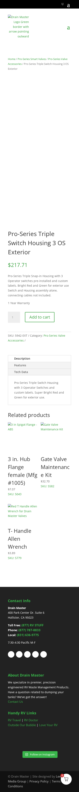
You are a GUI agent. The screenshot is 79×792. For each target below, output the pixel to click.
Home (11, 59)
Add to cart (39, 317)
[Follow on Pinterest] (27, 654)
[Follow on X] (19, 654)
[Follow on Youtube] (35, 654)
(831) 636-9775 (28, 635)
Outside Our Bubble (22, 725)
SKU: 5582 (55, 471)
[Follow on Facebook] (11, 654)
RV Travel (14, 720)
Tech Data (21, 372)
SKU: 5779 (19, 543)
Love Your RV (48, 725)
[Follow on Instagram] (43, 654)
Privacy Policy (39, 781)
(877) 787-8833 (29, 630)
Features (20, 365)
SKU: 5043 (22, 475)
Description (22, 358)
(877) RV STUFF (32, 625)
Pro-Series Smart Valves (32, 59)
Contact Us (15, 702)
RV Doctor (31, 720)
